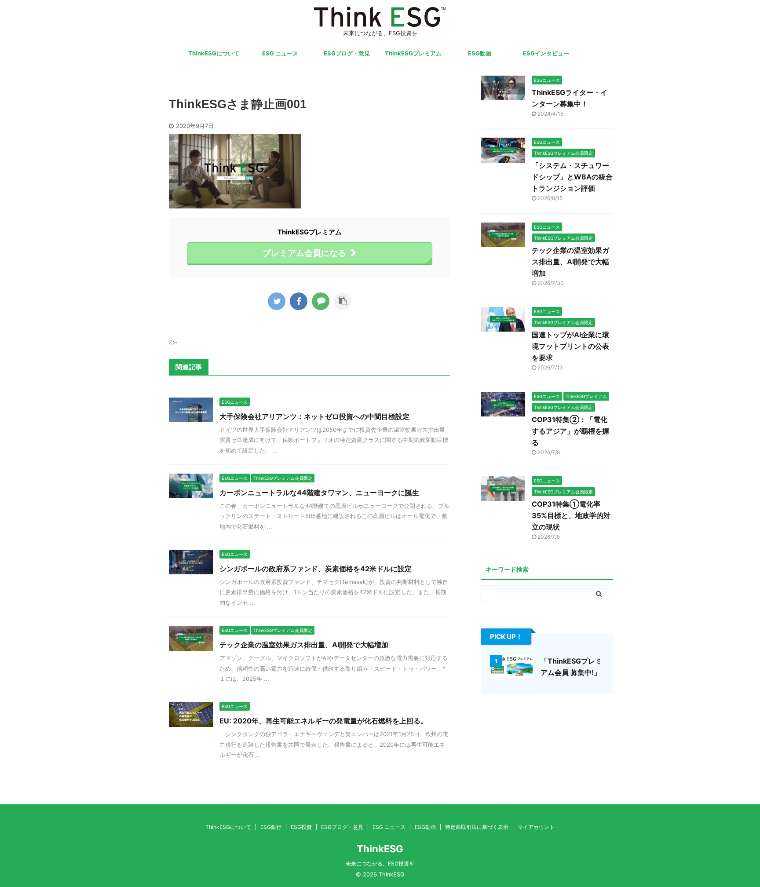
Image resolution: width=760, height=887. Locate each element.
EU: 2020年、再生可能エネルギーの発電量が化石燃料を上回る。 (323, 720)
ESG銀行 (270, 827)
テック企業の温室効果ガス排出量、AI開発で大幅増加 (303, 644)
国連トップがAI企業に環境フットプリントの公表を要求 (570, 346)
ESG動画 (479, 53)
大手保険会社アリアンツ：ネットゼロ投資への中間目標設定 (314, 416)
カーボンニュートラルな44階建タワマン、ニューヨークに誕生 (319, 492)
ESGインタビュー (546, 53)
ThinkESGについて (213, 53)
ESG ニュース (280, 53)
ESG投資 (301, 827)
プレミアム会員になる (304, 253)
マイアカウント (536, 827)
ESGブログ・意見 (347, 53)
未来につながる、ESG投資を (380, 863)
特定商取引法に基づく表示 (476, 827)
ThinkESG (380, 848)
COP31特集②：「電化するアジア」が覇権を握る (570, 431)
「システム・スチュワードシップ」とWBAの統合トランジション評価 (572, 177)
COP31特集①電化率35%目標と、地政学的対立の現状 (571, 515)
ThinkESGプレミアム (413, 53)
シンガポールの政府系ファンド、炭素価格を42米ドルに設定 (315, 568)
